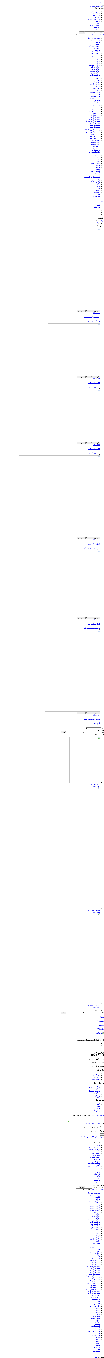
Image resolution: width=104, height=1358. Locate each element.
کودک (98, 179)
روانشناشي (96, 150)
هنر (99, 194)
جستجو (82, 32)
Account (100, 1021)
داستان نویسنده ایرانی (92, 134)
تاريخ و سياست (95, 92)
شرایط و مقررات (94, 1163)
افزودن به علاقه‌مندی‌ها (92, 311)
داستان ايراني (95, 107)
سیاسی (97, 157)
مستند (98, 188)
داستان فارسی (95, 127)
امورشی (97, 77)
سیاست (97, 155)
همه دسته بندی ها (94, 38)
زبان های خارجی (94, 152)
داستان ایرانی (95, 109)
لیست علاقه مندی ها (93, 1167)
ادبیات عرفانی (95, 67)
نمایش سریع (81, 311)
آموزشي (97, 48)
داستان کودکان (95, 130)
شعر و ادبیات (95, 163)
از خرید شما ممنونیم (93, 1147)
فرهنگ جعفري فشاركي (92, 548)
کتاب (98, 175)
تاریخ (98, 94)
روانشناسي (96, 148)
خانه (102, 220)
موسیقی (97, 192)
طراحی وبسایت (98, 1115)
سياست (97, 154)
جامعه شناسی (95, 104)
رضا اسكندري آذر (94, 321)
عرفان (97, 165)
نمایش (102, 226)
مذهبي (98, 184)
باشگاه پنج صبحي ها (92, 317)
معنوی (98, 190)
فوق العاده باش (94, 544)
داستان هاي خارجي (93, 136)
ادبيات (98, 59)
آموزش (97, 44)
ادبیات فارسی (95, 69)
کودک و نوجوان (95, 180)
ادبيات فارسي (95, 61)
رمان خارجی (95, 140)
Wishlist (100, 1029)
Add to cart (96, 313)
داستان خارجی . (94, 119)
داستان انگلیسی (94, 105)
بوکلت (102, 2)
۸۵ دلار (97, 42)
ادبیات (98, 63)
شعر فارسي (96, 161)
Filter (63, 732)
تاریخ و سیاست (95, 98)
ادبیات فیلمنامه (95, 71)
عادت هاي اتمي (94, 383)
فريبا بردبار (96, 723)
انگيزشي (97, 80)
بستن (95, 1357)
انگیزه (98, 86)
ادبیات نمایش (95, 73)
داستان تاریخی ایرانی (93, 111)
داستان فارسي (95, 125)
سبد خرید (97, 1161)
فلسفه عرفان (95, 171)
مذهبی (98, 186)
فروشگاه (97, 1165)
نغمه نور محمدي (94, 387)
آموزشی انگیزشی (94, 53)
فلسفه (97, 169)
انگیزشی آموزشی (94, 84)
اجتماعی (97, 57)
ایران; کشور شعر (94, 1149)
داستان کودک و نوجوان (92, 129)
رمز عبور (100, 1131)
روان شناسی (95, 144)
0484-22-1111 (97, 1055)
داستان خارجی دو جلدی (92, 121)
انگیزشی (97, 82)
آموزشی (97, 50)
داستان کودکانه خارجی (92, 132)
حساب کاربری (95, 1157)
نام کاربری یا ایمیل (97, 1127)
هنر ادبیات (96, 196)
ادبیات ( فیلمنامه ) (94, 65)
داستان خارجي (95, 113)
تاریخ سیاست (95, 96)
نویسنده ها (96, 1168)
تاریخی (97, 100)
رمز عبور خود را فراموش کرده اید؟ (92, 1136)
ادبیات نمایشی (95, 75)
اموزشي (97, 79)
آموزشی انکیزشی (94, 52)
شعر (98, 159)
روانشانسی (96, 146)
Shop (102, 1017)
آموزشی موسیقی (94, 55)
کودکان (97, 182)
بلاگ (98, 1151)
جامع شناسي (95, 102)
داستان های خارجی (93, 138)
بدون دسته (96, 88)
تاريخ (98, 90)
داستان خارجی (95, 40)
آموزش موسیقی (94, 46)
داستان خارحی (95, 123)
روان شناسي (95, 142)
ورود (102, 1134)
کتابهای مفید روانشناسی (92, 177)
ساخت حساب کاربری (93, 1123)
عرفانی (97, 167)
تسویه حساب (95, 1153)
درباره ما (97, 1159)
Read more (96, 445)
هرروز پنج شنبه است (91, 719)
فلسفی (97, 173)
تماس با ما (96, 1155)
